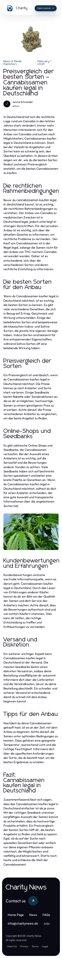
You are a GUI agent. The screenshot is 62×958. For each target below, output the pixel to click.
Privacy (24, 946)
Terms (35, 946)
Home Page (16, 915)
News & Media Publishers (12, 62)
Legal (45, 946)
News (33, 915)
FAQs (46, 915)
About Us (12, 946)
